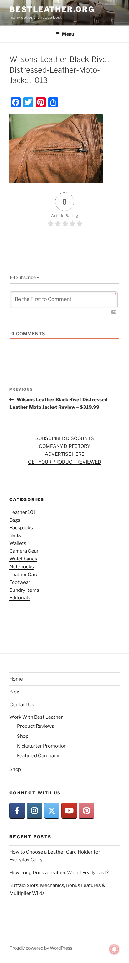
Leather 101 (22, 512)
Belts (15, 535)
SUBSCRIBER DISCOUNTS (64, 438)
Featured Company (38, 755)
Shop (22, 736)
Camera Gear (24, 551)
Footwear (19, 582)
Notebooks (21, 567)
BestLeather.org (52, 9)
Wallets (17, 543)
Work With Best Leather (36, 717)
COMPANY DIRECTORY (64, 446)
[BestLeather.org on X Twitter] (52, 811)
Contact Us (21, 704)
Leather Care (24, 574)
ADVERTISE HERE (64, 454)
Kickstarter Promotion (42, 746)
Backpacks (21, 527)
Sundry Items (24, 590)
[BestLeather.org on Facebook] (17, 811)
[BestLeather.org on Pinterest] (86, 811)
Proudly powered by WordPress (40, 947)
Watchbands (23, 559)
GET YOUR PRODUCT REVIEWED (64, 462)
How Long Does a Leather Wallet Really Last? (59, 872)
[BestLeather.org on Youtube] (69, 811)
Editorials (19, 598)
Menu (68, 34)
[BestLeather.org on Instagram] (34, 811)
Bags (14, 520)
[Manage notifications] (114, 949)
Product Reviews (35, 726)
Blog (14, 692)
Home (16, 679)
